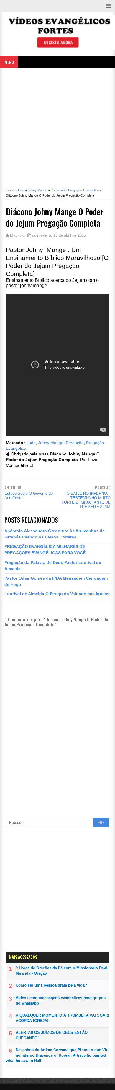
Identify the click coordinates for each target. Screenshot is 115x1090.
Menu (9, 62)
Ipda (31, 443)
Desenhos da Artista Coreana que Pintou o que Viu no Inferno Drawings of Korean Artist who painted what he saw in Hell (57, 1055)
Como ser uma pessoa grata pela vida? (51, 985)
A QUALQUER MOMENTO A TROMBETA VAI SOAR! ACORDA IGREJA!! (62, 1018)
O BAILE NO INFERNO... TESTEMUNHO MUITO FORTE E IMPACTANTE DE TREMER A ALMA (86, 500)
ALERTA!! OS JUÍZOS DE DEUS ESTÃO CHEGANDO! (52, 1035)
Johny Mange (50, 443)
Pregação (75, 443)
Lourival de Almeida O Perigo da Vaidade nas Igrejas (56, 593)
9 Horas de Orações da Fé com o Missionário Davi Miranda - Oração (61, 971)
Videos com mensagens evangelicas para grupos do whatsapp (61, 1000)
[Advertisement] (57, 130)
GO (101, 823)
